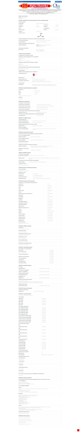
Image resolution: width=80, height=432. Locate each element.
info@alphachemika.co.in (42, 51)
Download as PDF (58, 1)
